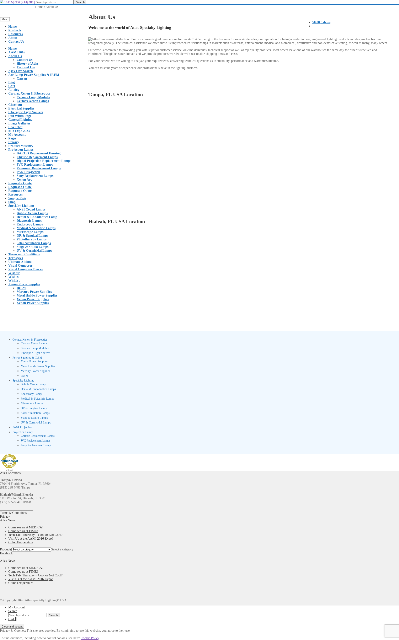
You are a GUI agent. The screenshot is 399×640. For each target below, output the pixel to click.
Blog (11, 82)
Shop (12, 202)
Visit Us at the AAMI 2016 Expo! (30, 538)
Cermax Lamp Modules (33, 97)
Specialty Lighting (21, 205)
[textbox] (62, 549)
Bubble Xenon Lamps (32, 213)
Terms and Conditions (24, 254)
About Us (15, 56)
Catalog (13, 89)
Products (14, 30)
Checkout (15, 104)
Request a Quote (20, 183)
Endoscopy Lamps (30, 224)
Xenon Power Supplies (24, 284)
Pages (12, 138)
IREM (21, 288)
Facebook (6, 553)
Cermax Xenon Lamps (33, 101)
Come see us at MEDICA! (25, 527)
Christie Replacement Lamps (37, 157)
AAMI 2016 (16, 52)
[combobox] (62, 549)
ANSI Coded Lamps (31, 209)
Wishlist (14, 273)
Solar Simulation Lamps (34, 243)
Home (12, 26)
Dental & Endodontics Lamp (37, 217)
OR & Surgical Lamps (32, 235)
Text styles (15, 258)
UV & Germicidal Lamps (34, 250)
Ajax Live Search (20, 71)
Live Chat (15, 127)
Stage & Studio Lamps (32, 247)
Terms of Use (26, 67)
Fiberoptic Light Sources (25, 112)
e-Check (9, 470)
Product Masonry (20, 146)
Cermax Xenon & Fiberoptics (29, 93)
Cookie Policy (90, 638)
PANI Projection (28, 172)
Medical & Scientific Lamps (36, 228)
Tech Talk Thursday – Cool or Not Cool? (35, 535)
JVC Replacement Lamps (35, 164)
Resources (15, 34)
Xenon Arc (24, 179)
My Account (17, 134)
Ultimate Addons (20, 261)
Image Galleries (19, 123)
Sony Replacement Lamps (35, 175)
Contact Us (16, 41)
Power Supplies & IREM (27, 357)
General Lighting (20, 119)
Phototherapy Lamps (32, 239)
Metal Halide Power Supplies (37, 295)
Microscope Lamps (30, 232)
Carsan (22, 78)
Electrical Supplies (21, 108)
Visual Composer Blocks (25, 269)
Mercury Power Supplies (34, 291)
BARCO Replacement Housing (38, 153)
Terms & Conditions (13, 512)
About (12, 37)
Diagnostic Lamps (29, 220)
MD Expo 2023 (19, 131)
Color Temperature (20, 542)
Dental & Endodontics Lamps (38, 389)
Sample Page (17, 198)
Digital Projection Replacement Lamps (44, 160)
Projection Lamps (20, 149)
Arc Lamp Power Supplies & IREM (33, 74)
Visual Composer (20, 265)
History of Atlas (27, 63)
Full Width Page (19, 116)
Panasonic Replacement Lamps (39, 168)
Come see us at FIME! (23, 531)
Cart (11, 86)
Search (80, 2)
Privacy (13, 142)
